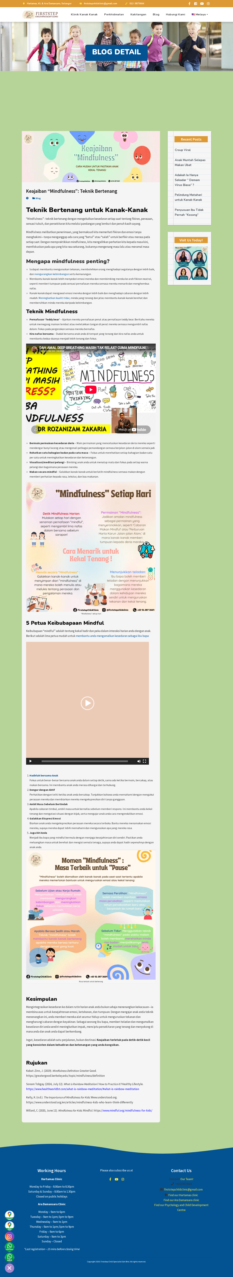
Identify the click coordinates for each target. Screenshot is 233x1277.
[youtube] (202, 3)
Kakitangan (138, 14)
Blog (156, 14)
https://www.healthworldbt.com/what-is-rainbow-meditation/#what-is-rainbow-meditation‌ (82, 1089)
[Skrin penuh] (144, 761)
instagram (123, 1179)
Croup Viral (183, 150)
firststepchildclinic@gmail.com (100, 3)
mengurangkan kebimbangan (51, 274)
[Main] (30, 761)
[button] (87, 703)
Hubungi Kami (175, 14)
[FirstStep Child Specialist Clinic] (40, 15)
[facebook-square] (196, 3)
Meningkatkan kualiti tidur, (54, 298)
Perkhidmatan (114, 14)
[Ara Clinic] (9, 1257)
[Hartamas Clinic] (9, 1215)
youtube (116, 1179)
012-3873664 (136, 3)
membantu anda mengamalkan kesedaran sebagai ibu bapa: (112, 636)
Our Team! (186, 1179)
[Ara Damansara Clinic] (9, 1225)
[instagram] (208, 3)
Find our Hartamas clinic (183, 1195)
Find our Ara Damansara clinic (181, 1200)
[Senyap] (139, 761)
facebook (110, 1179)
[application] (87, 703)
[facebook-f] (189, 3)
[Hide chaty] (9, 1268)
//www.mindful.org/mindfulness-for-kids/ (126, 1110)
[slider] (85, 761)
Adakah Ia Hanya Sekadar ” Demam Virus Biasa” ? (187, 180)
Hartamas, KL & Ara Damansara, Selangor (49, 3)
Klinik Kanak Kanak (84, 14)
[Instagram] (9, 1236)
